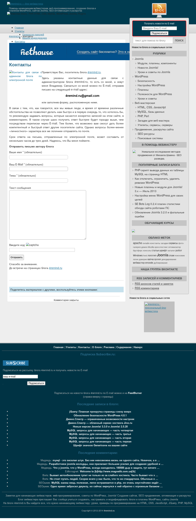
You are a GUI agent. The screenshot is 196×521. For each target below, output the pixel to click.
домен (144, 247)
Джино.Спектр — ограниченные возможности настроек (100, 419)
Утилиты (19, 31)
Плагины (143, 89)
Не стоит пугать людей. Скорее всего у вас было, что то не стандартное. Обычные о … (104, 479)
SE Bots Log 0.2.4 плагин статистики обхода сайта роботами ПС (157, 206)
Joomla (139, 59)
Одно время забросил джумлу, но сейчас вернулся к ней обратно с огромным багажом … (107, 486)
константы (155, 243)
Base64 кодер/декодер (34, 37)
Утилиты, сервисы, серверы (155, 125)
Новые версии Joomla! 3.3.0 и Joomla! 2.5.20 (100, 426)
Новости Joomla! (148, 67)
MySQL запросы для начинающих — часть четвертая (100, 430)
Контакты (20, 41)
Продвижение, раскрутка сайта (154, 129)
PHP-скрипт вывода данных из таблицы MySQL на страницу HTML (159, 172)
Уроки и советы (147, 98)
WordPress (141, 76)
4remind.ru (14, 36)
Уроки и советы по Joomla (154, 72)
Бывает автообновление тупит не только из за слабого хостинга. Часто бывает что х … (104, 475)
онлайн (146, 243)
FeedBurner (135, 393)
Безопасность (146, 81)
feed (145, 255)
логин (135, 259)
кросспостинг (161, 247)
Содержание (123, 347)
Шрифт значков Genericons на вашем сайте (100, 445)
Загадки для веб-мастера (153, 120)
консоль (147, 250)
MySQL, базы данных (151, 111)
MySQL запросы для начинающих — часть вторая (100, 438)
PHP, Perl (143, 116)
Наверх (138, 347)
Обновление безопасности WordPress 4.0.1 (100, 415)
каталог (171, 250)
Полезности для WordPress (155, 94)
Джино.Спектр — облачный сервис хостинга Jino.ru (100, 423)
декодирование (169, 259)
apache (137, 243)
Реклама (109, 347)
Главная (19, 27)
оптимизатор (174, 247)
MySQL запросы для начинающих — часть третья (100, 434)
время (157, 259)
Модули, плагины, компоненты (157, 63)
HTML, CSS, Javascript (152, 107)
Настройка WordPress (151, 85)
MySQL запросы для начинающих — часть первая (100, 441)
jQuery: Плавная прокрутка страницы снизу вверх (100, 411)
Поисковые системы (150, 138)
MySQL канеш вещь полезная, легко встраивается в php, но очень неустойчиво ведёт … (106, 482)
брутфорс (138, 250)
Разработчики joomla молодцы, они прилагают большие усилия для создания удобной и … (106, 464)
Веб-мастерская (145, 103)
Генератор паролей (33, 34)
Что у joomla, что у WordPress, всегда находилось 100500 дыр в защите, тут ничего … (106, 467)
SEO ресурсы (146, 134)
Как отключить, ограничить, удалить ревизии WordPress (157, 180)
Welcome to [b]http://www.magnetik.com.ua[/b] (107, 471)
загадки (164, 243)
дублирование (160, 262)
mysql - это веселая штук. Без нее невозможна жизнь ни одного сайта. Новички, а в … (106, 460)
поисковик (180, 255)
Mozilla (151, 247)
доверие (143, 259)
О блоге (97, 347)
